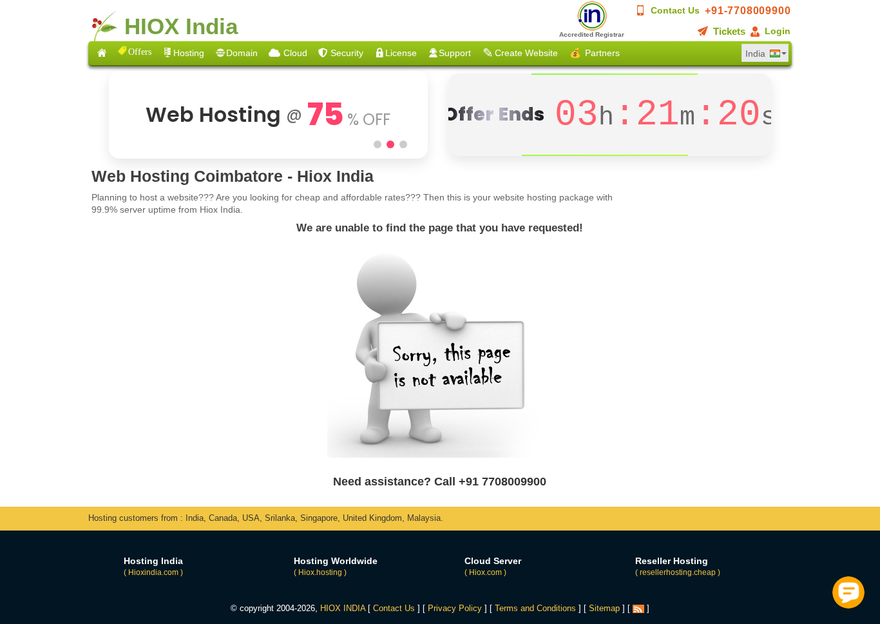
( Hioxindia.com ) (153, 572)
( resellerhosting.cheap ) (677, 572)
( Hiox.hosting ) (320, 572)
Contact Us (675, 10)
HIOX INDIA (342, 608)
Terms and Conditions (535, 608)
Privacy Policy (455, 608)
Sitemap (604, 608)
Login (777, 31)
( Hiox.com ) (485, 572)
